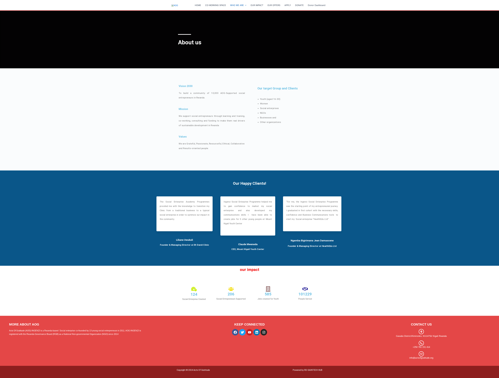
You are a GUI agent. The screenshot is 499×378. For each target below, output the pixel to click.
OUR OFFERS (273, 5)
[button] (245, 5)
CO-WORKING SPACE (215, 5)
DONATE (299, 5)
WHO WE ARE (237, 5)
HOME (198, 5)
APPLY (287, 5)
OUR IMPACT (257, 5)
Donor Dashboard (316, 5)
